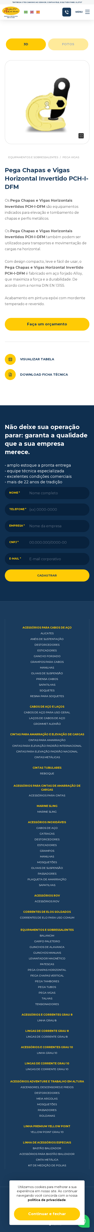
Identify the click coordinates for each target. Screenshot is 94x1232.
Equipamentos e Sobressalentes (33, 157)
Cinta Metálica (47, 1159)
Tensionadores (47, 1004)
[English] (32, 12)
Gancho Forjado (47, 656)
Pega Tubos (47, 987)
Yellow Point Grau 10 (47, 1132)
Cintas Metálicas (47, 757)
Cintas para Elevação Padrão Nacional (47, 751)
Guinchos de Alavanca (47, 947)
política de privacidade (47, 1200)
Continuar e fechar (47, 1214)
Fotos (68, 44)
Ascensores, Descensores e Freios (47, 1087)
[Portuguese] (26, 12)
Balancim (47, 935)
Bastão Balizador (47, 1148)
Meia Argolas (47, 1098)
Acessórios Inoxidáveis (47, 822)
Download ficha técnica (44, 375)
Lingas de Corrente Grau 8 (47, 1031)
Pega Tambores (47, 981)
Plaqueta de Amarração (47, 879)
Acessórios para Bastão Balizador (47, 1154)
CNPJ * (14, 542)
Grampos (47, 850)
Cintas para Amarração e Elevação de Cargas (47, 734)
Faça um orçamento (47, 324)
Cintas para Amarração (47, 740)
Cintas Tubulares (47, 767)
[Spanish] (38, 12)
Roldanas (47, 1115)
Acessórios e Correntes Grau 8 (47, 1014)
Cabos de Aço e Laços (47, 706)
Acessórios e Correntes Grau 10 (47, 1047)
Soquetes (47, 690)
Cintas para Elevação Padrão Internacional (47, 745)
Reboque (47, 773)
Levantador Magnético (47, 958)
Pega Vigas (71, 157)
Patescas (47, 964)
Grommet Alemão (47, 723)
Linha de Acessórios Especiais (47, 1142)
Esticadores (47, 650)
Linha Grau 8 (47, 1020)
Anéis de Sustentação (47, 639)
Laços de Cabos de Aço (47, 718)
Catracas (47, 833)
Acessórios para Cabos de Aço (47, 627)
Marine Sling (47, 806)
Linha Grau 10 (47, 1052)
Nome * (14, 492)
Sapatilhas (47, 684)
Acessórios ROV (47, 895)
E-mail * (15, 558)
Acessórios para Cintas (47, 795)
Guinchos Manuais (47, 952)
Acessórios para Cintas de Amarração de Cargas (47, 787)
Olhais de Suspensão (47, 673)
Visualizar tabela (37, 359)
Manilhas (47, 667)
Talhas (47, 998)
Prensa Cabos (47, 679)
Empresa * (17, 525)
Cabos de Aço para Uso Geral (47, 712)
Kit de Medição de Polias (47, 1165)
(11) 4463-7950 (66, 12)
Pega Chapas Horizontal (47, 969)
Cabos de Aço (47, 828)
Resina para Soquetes (47, 696)
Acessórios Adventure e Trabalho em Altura (47, 1081)
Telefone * (17, 509)
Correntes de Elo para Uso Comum (47, 917)
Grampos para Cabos (47, 661)
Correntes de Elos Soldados (47, 911)
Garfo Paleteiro (47, 941)
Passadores (47, 873)
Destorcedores (47, 644)
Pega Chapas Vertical (47, 975)
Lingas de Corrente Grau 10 (47, 1063)
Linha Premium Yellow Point (47, 1126)
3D (26, 44)
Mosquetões (47, 862)
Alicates (47, 633)
